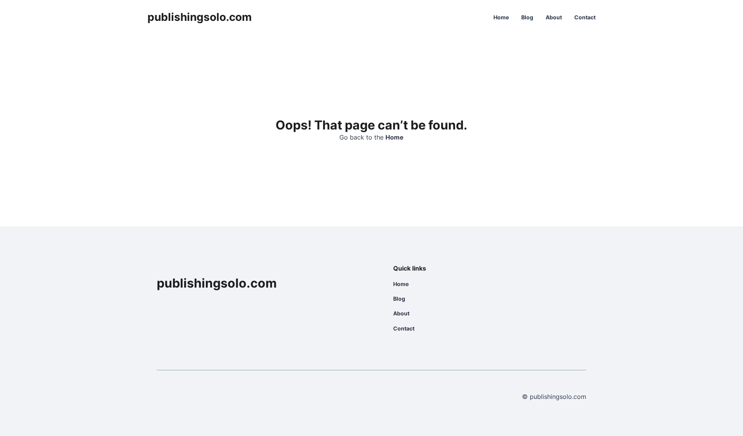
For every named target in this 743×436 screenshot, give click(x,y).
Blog (527, 17)
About (554, 17)
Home (501, 17)
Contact (585, 17)
